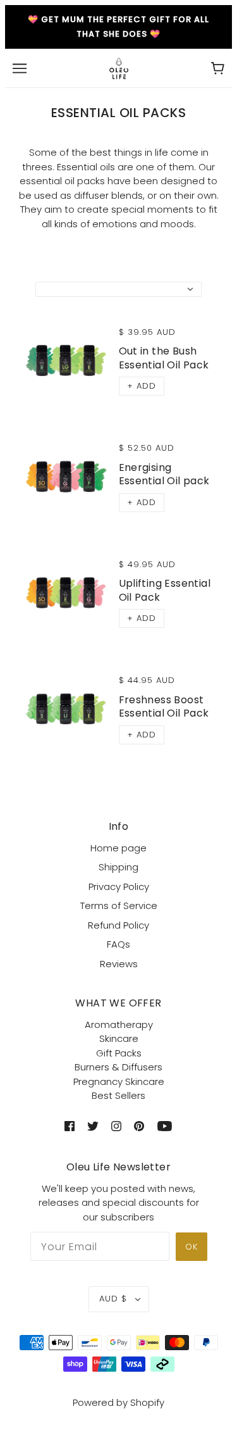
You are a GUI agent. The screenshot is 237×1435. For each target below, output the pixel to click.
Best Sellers (118, 1095)
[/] (119, 67)
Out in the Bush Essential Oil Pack (164, 358)
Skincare (118, 1038)
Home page (118, 848)
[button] (141, 386)
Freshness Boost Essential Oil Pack (164, 706)
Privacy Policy (118, 886)
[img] (69, 1125)
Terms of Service (118, 905)
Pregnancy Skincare (118, 1081)
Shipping (118, 867)
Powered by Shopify (118, 1402)
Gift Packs (119, 1053)
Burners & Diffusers (118, 1067)
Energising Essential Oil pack (164, 474)
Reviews (119, 963)
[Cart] (217, 68)
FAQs (118, 944)
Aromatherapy (119, 1024)
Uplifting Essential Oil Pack (165, 590)
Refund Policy (118, 925)
